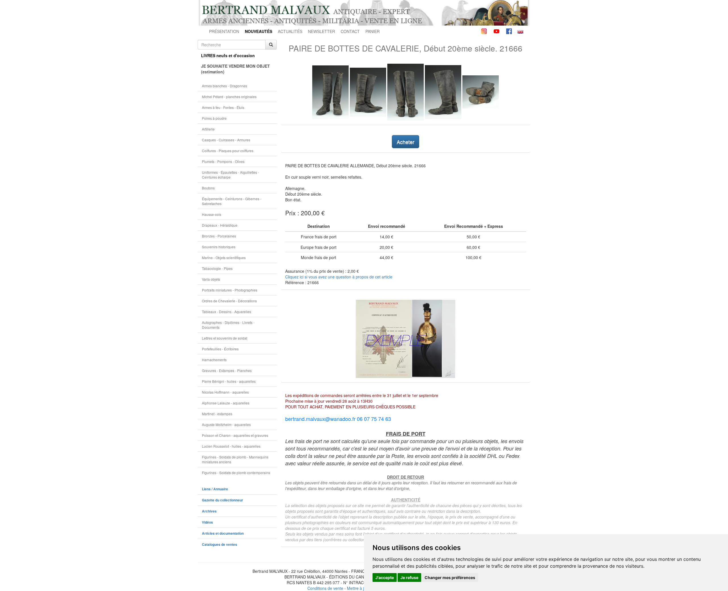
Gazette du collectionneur (222, 500)
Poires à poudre (214, 118)
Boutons (208, 187)
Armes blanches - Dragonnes (224, 85)
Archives (209, 511)
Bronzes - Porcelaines (219, 235)
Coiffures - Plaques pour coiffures (227, 150)
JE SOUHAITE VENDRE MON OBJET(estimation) (235, 69)
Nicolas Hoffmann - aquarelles (225, 392)
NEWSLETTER (321, 31)
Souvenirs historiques (218, 246)
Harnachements (214, 359)
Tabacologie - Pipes (217, 268)
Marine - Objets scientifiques (224, 257)
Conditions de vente (325, 588)
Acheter (405, 141)
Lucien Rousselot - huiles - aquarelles (231, 446)
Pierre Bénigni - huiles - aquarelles (229, 381)
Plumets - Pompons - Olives (223, 161)
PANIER (372, 31)
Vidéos (207, 522)
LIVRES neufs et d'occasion (228, 55)
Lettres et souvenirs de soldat (224, 338)
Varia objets (211, 279)
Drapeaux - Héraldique (219, 225)
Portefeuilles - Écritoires (220, 348)
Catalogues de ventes (219, 544)
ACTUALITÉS (290, 31)
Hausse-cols (211, 214)
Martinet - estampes (217, 413)
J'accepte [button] (384, 577)
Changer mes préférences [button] (450, 577)
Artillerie (208, 129)
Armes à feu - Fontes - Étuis (223, 107)
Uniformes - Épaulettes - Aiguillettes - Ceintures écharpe (230, 174)
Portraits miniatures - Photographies (229, 290)
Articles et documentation (223, 533)
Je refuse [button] (409, 577)
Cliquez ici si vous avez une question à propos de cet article (338, 277)
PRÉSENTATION (224, 31)
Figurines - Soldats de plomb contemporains (236, 472)
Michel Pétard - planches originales (229, 96)
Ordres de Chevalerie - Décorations (229, 300)
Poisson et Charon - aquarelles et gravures (235, 435)
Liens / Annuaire (215, 489)
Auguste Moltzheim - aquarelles (226, 424)
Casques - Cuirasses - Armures (226, 139)
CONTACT (350, 31)
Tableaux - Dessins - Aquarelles (226, 311)
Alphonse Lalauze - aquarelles (225, 402)
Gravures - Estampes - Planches (227, 370)
